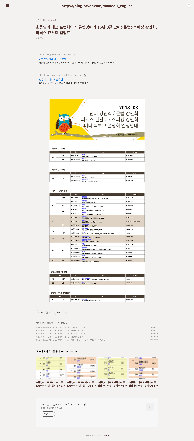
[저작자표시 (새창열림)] (67, 312)
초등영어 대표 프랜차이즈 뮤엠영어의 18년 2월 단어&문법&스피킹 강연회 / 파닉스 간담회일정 (69, 340)
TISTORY (97, 435)
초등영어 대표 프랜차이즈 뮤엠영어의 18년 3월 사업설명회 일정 (58, 330)
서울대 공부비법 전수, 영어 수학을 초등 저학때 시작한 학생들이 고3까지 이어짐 (77, 62)
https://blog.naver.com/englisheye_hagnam (60, 75)
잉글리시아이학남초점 (51, 79)
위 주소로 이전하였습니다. (52, 408)
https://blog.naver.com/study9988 (55, 54)
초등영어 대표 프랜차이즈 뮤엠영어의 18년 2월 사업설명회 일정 (58, 336)
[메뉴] (7, 6)
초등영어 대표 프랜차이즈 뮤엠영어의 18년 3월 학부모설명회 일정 (59, 327)
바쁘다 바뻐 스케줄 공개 (44, 322)
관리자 (106, 435)
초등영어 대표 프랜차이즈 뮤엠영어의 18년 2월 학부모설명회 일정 (59, 333)
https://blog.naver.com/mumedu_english (97, 5)
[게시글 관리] (50, 312)
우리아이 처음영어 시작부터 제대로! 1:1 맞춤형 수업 (64, 83)
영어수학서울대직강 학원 (52, 58)
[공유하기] (46, 312)
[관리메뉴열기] (189, 5)
